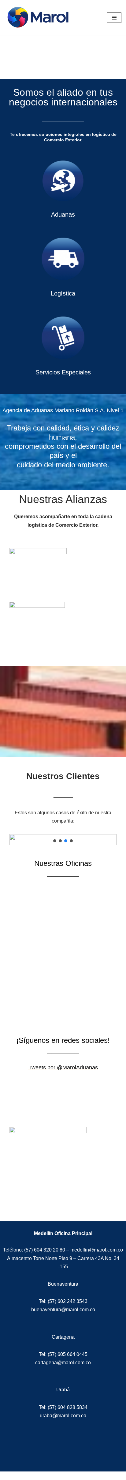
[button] (54, 840)
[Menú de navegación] (114, 17)
